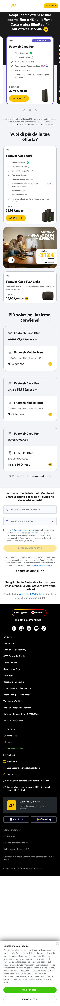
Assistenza (12, 736)
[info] (47, 24)
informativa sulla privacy (23, 530)
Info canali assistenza (13, 720)
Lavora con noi (13, 774)
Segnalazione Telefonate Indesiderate (23, 768)
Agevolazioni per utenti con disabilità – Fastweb (28, 781)
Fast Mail (11, 755)
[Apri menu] (5, 6)
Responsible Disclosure (13, 682)
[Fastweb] (13, 6)
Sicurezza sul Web (11, 669)
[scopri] (26, 298)
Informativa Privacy (11, 830)
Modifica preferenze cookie (15, 842)
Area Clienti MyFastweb (31, 594)
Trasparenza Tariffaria (13, 701)
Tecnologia (8, 675)
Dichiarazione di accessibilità (16, 849)
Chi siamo (7, 637)
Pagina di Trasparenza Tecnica (17, 708)
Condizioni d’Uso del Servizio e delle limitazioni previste (30, 124)
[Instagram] (21, 628)
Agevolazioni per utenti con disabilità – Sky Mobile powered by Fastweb (29, 788)
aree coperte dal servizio (40, 476)
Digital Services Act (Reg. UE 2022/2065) (21, 714)
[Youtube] (36, 628)
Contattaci (11, 729)
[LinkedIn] (29, 628)
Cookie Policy (9, 836)
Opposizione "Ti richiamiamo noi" (18, 688)
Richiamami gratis (30, 548)
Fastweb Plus (9, 643)
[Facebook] (14, 628)
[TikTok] (43, 628)
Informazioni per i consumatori (17, 695)
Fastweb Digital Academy (14, 650)
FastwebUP (12, 761)
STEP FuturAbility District (14, 656)
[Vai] (45, 29)
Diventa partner (10, 662)
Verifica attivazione (15, 748)
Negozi (10, 742)
